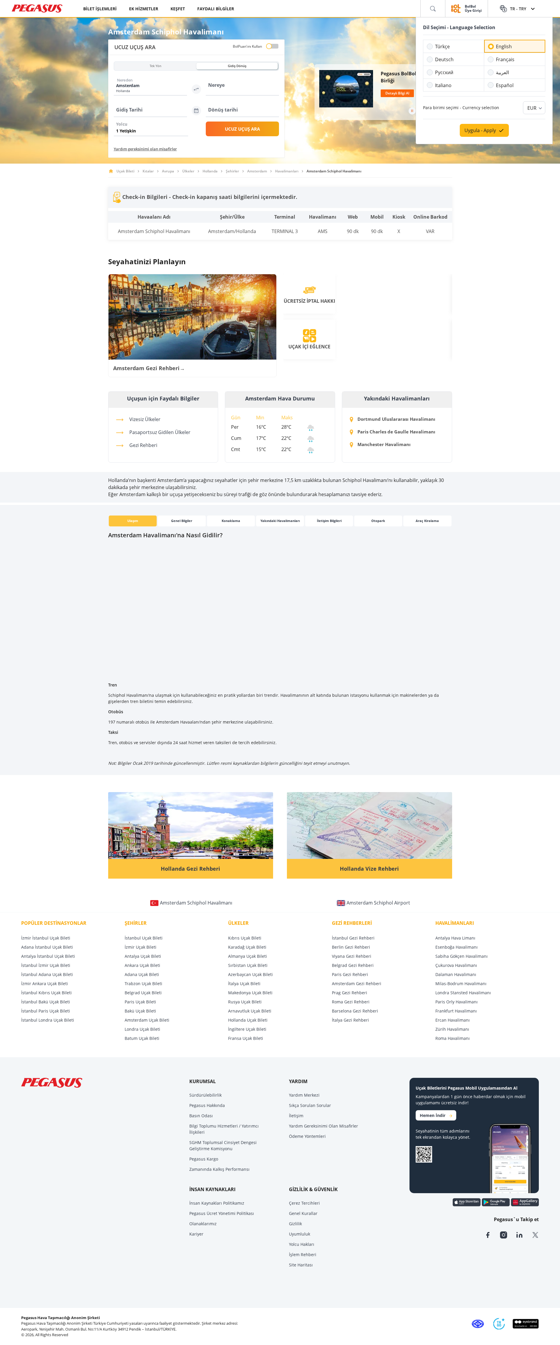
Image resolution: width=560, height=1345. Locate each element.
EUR (531, 108)
